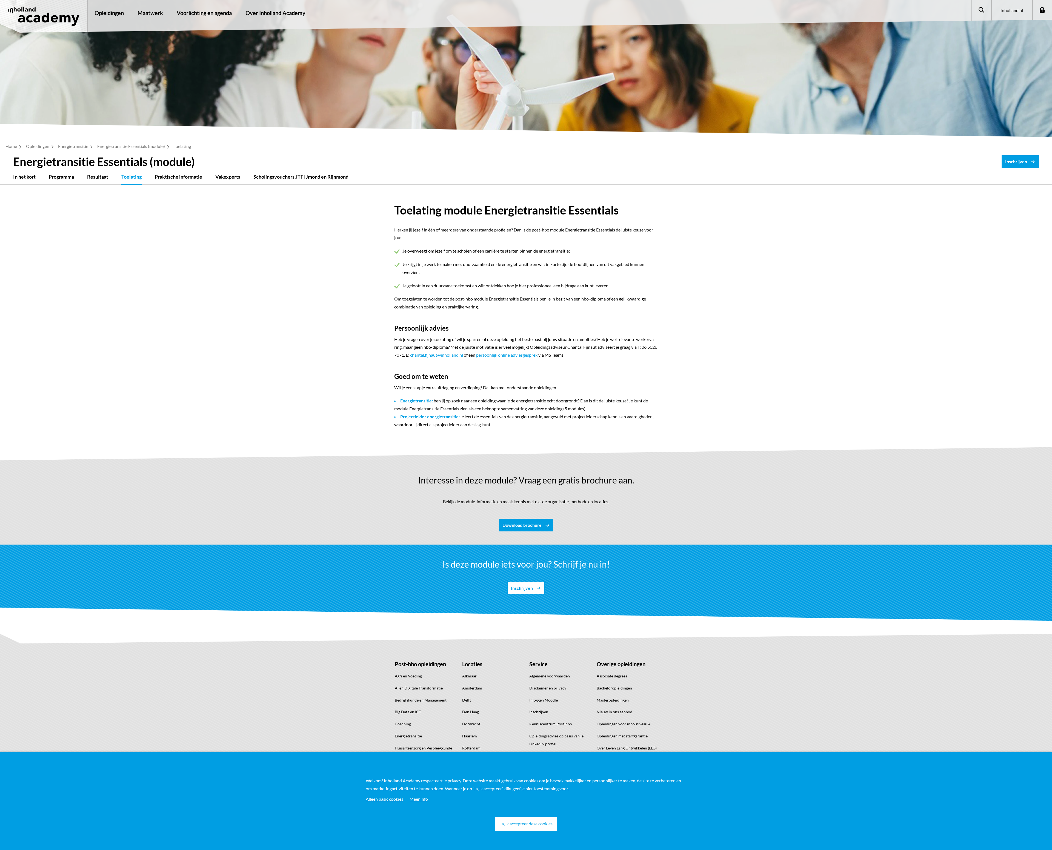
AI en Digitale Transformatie (419, 688)
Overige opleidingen (621, 664)
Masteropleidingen (613, 700)
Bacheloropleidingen (614, 688)
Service (538, 664)
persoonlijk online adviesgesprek (507, 354)
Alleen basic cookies (384, 799)
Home (11, 146)
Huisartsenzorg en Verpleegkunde (423, 748)
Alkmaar (469, 676)
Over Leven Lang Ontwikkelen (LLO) (627, 748)
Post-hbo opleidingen (420, 664)
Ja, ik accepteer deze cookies (526, 823)
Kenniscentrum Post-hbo (550, 724)
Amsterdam (472, 688)
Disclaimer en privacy (547, 688)
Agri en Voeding (408, 676)
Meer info (419, 799)
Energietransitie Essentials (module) (131, 146)
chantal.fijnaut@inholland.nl (436, 354)
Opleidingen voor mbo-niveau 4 (623, 724)
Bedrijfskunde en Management (421, 700)
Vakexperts (227, 177)
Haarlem (469, 736)
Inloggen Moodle (543, 700)
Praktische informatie (178, 177)
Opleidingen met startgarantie (622, 736)
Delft (466, 700)
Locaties (472, 664)
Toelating (131, 177)
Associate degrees (612, 676)
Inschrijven (538, 711)
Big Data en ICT (408, 711)
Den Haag (470, 711)
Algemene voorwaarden (549, 676)
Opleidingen (109, 13)
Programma (61, 177)
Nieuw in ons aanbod (614, 711)
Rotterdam (471, 748)
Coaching (403, 724)
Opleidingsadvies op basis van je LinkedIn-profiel (556, 740)
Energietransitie (73, 146)
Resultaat (97, 177)
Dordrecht (471, 724)
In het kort (24, 177)
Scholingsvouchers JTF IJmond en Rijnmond (300, 177)
